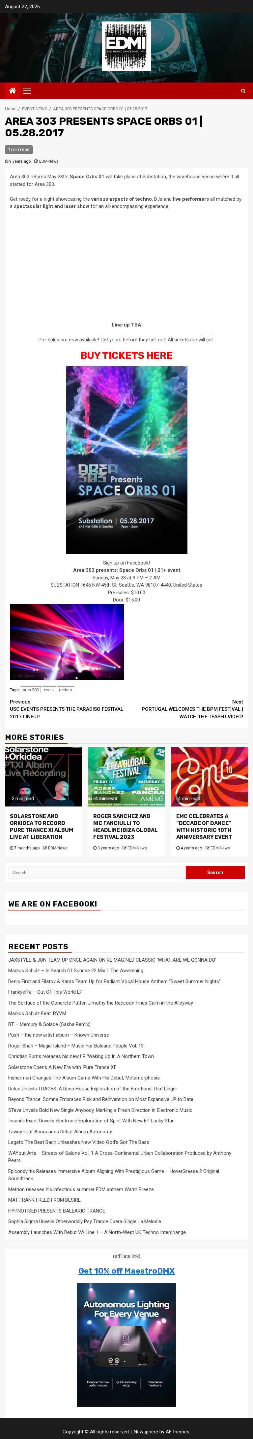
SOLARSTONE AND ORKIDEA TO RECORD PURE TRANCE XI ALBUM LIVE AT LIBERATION (41, 826)
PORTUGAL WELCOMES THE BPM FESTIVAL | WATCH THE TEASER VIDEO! (192, 709)
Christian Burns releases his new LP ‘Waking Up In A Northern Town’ (81, 1056)
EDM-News (49, 161)
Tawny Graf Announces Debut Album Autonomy (60, 1132)
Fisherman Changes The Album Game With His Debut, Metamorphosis (84, 1078)
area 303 (31, 689)
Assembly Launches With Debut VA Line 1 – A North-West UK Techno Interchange (97, 1232)
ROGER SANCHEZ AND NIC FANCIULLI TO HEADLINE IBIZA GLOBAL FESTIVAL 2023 (125, 826)
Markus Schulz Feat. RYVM (37, 1013)
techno (65, 689)
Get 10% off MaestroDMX (126, 1271)
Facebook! (138, 563)
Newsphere (146, 1432)
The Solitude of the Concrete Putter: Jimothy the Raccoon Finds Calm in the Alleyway (100, 1003)
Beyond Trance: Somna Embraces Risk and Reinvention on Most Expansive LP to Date (100, 1099)
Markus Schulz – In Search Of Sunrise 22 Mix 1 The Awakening (75, 971)
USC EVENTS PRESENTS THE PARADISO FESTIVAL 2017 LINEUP (66, 709)
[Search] (243, 91)
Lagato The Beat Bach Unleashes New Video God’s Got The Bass (78, 1142)
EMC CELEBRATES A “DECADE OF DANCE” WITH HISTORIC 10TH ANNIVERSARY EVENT (204, 826)
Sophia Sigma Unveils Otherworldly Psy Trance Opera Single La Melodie (84, 1221)
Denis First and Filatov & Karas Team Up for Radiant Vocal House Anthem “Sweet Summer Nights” (114, 981)
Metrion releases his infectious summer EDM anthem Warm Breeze (81, 1189)
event (49, 689)
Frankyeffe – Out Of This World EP (45, 992)
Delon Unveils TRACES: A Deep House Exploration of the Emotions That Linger (92, 1089)
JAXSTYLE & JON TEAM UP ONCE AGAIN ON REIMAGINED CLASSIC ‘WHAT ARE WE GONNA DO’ (112, 960)
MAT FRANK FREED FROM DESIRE (44, 1200)
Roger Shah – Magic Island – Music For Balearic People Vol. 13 (76, 1046)
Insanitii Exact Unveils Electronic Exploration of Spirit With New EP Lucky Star (91, 1121)
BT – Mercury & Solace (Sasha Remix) (49, 1024)
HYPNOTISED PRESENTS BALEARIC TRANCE (56, 1211)
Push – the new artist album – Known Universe (58, 1035)
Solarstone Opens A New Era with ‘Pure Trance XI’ (62, 1067)
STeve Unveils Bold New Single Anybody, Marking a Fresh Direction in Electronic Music (100, 1110)
